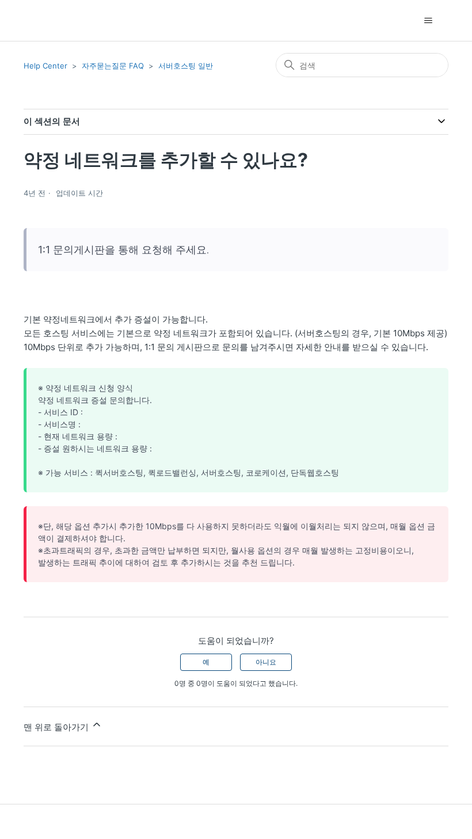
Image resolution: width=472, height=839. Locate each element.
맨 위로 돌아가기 (57, 727)
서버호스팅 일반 (185, 65)
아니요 (266, 662)
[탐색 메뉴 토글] (428, 21)
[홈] (44, 20)
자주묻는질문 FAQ (113, 65)
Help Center (45, 65)
